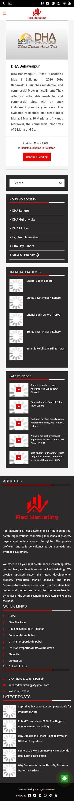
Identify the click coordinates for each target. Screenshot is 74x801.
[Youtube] (69, 3)
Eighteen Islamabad (25, 237)
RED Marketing (27, 789)
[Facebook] (42, 3)
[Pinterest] (64, 3)
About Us (14, 654)
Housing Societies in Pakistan (26, 628)
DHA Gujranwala (23, 219)
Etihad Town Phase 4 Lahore (44, 297)
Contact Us (15, 660)
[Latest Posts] (9, 710)
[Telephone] (4, 3)
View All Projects (24, 255)
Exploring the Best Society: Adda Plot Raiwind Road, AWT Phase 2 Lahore (47, 423)
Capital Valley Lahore (40, 280)
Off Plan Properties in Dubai (25, 641)
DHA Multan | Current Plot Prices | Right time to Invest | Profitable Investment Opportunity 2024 (47, 456)
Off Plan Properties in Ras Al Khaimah (31, 647)
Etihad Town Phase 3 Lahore (44, 331)
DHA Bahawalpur (25, 66)
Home (12, 616)
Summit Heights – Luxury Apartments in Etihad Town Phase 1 (44, 389)
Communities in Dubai (22, 635)
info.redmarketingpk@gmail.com (29, 685)
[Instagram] (58, 3)
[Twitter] (47, 3)
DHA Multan (20, 228)
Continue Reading (37, 156)
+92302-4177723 (19, 691)
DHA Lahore (20, 210)
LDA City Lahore (23, 246)
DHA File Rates (18, 622)
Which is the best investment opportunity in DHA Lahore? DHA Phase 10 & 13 (48, 440)
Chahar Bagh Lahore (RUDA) (44, 314)
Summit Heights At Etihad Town (46, 348)
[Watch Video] (19, 392)
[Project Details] (16, 285)
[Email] (10, 3)
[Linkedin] (53, 3)
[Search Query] (61, 183)
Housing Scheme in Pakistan (38, 147)
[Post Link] (37, 39)
